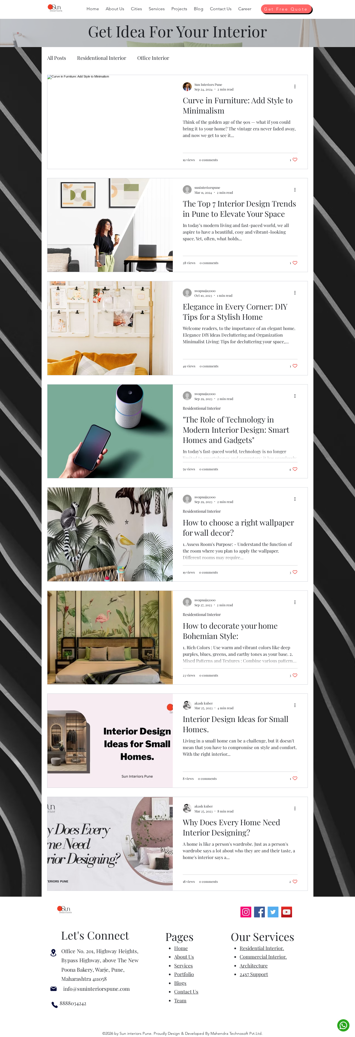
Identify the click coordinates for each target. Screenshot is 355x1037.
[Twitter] (273, 912)
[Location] (53, 952)
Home (181, 948)
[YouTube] (286, 912)
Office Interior (153, 58)
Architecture (254, 965)
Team (180, 1000)
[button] (115, 9)
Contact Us (186, 991)
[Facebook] (259, 912)
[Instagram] (245, 912)
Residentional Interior (101, 58)
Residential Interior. (262, 948)
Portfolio (184, 974)
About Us (184, 956)
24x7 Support (254, 974)
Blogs (180, 983)
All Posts (56, 58)
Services (183, 965)
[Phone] (54, 1004)
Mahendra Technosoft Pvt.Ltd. (237, 1033)
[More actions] (296, 86)
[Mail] (53, 988)
